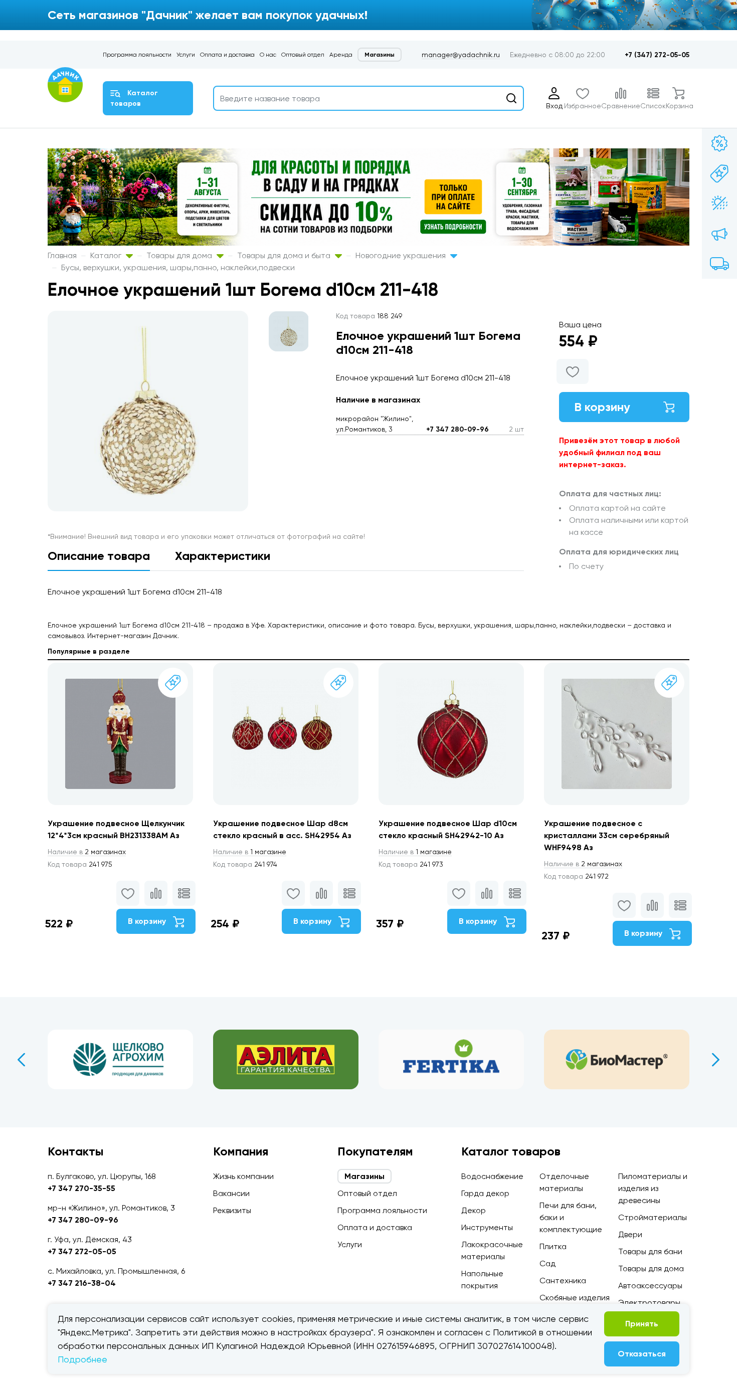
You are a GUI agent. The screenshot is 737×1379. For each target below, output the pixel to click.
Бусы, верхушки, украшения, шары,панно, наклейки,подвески (178, 267)
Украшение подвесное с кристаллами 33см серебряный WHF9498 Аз (606, 835)
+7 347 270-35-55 (81, 1188)
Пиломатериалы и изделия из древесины (652, 1188)
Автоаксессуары (650, 1285)
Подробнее (82, 1359)
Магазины (379, 54)
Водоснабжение (492, 1176)
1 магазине (249, 852)
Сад (547, 1263)
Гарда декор (485, 1193)
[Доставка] (719, 264)
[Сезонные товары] (719, 203)
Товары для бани (650, 1251)
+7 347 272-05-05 (82, 1251)
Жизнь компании (243, 1176)
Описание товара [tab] (99, 555)
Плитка (553, 1246)
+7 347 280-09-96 (457, 429)
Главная (62, 255)
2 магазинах (87, 852)
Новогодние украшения (401, 255)
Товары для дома (180, 255)
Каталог (106, 255)
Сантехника (562, 1280)
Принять (641, 1323)
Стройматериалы (652, 1217)
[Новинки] (719, 173)
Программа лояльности (137, 54)
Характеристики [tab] (222, 555)
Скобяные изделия (574, 1297)
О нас (268, 54)
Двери (630, 1234)
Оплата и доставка (227, 54)
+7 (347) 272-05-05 (657, 55)
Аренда (340, 54)
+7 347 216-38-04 (82, 1283)
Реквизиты (232, 1210)
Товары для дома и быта (284, 255)
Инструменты (487, 1227)
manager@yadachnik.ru (461, 55)
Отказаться (642, 1353)
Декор (473, 1210)
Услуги (185, 54)
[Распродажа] (719, 234)
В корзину (602, 407)
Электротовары (649, 1302)
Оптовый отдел (302, 54)
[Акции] (719, 143)
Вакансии (231, 1193)
